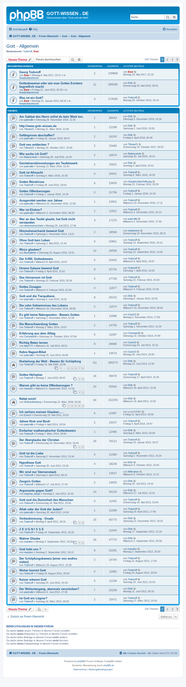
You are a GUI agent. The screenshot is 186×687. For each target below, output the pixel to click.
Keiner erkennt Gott (32, 579)
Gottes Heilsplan (30, 374)
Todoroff (27, 51)
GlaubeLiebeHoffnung (140, 181)
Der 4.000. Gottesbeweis (36, 259)
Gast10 (132, 314)
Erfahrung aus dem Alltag (37, 333)
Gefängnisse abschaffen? (37, 135)
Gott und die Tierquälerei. (37, 296)
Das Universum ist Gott (35, 277)
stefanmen (134, 230)
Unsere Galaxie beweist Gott (39, 268)
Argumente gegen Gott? (36, 490)
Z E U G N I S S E (31, 529)
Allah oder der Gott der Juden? (41, 509)
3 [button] (172, 59)
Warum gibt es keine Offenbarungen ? (46, 385)
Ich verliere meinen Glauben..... (41, 412)
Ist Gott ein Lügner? (33, 598)
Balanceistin (30, 157)
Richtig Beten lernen (33, 342)
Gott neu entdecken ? (34, 144)
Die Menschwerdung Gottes (38, 324)
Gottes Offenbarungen (34, 191)
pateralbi (28, 119)
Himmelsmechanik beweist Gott (41, 231)
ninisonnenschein (33, 225)
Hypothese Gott (30, 462)
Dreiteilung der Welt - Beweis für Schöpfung (50, 361)
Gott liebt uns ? (30, 549)
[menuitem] (33, 29)
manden (28, 388)
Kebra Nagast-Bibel (32, 352)
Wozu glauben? (30, 249)
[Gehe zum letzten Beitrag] (135, 71)
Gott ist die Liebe (31, 453)
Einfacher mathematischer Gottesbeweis (47, 430)
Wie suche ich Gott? (33, 154)
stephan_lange (32, 493)
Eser (36, 51)
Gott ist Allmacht (31, 172)
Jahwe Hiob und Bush (34, 421)
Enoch (27, 415)
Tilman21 (29, 129)
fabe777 (28, 345)
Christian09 (30, 336)
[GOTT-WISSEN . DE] (26, 14)
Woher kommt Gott (32, 570)
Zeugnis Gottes (30, 481)
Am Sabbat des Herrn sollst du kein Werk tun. (51, 116)
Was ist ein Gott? (31, 98)
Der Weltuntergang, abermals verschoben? (49, 589)
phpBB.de (108, 665)
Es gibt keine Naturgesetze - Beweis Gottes (49, 314)
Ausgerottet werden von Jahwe (40, 200)
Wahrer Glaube (29, 538)
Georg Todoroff (30, 72)
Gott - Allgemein (22, 46)
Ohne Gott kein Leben (34, 240)
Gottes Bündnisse (31, 182)
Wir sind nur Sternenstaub (37, 472)
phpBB (81, 661)
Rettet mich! (27, 399)
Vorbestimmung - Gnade (36, 518)
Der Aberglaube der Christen (39, 440)
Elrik (130, 83)
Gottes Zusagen (30, 287)
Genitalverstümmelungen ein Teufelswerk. (48, 163)
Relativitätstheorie (29, 78)
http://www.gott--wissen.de (37, 126)
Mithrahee (133, 471)
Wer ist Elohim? (30, 210)
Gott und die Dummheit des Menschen (46, 500)
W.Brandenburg (32, 402)
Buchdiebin (30, 252)
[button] (177, 59)
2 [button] (167, 59)
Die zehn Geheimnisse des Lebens (43, 305)
